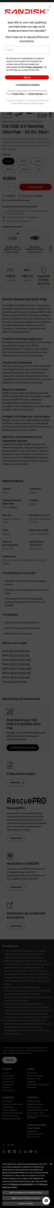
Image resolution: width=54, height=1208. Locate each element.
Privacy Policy (18, 94)
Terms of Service (35, 94)
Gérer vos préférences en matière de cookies (25, 1192)
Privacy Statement (34, 67)
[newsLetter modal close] (50, 6)
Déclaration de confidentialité (22, 1184)
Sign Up (27, 77)
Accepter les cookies (25, 1203)
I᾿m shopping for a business (27, 84)
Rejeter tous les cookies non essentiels (25, 1198)
